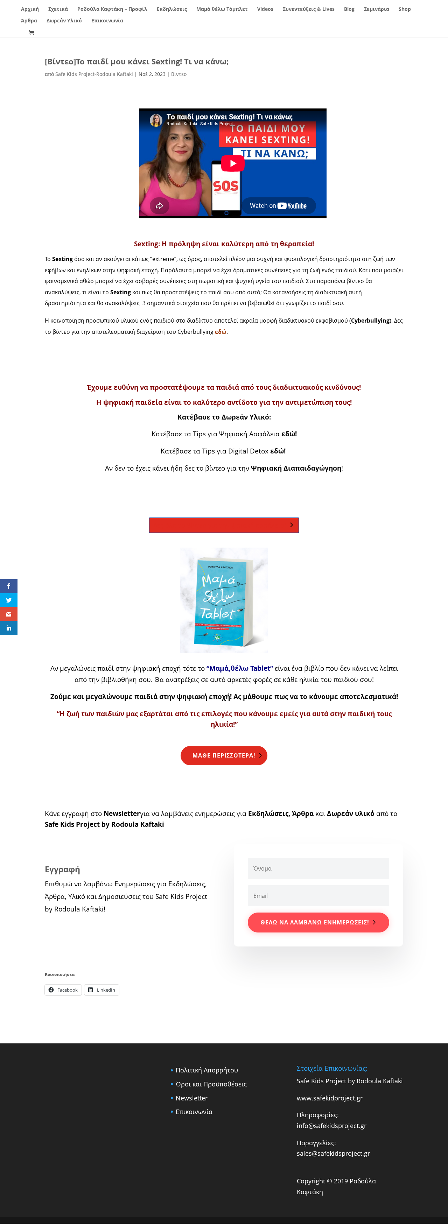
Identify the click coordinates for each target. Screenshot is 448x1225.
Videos (265, 9)
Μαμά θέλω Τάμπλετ (222, 9)
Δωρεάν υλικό (350, 813)
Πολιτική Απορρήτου (207, 1070)
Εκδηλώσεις (172, 9)
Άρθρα (29, 21)
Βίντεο (179, 74)
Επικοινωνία (107, 21)
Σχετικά (58, 9)
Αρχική (30, 9)
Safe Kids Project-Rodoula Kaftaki (94, 74)
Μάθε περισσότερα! (223, 755)
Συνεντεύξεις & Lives (309, 9)
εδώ (276, 450)
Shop (405, 9)
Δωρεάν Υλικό (64, 21)
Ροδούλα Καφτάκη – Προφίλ (112, 9)
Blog (349, 9)
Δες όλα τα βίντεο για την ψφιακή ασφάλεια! (220, 525)
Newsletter (121, 813)
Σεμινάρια (376, 9)
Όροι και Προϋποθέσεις (211, 1084)
